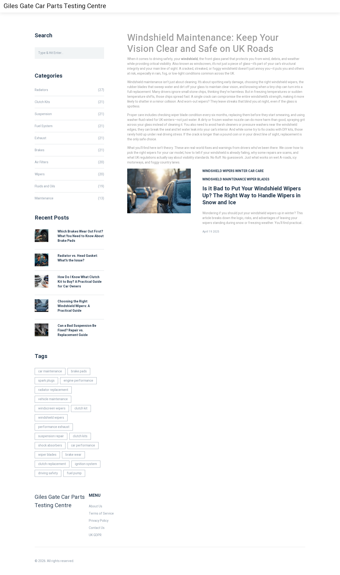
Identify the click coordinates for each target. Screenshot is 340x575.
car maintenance (50, 371)
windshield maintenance (224, 179)
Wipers (69, 174)
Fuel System (69, 126)
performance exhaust (53, 426)
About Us (95, 506)
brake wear (73, 454)
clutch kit (80, 408)
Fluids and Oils (69, 186)
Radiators (69, 90)
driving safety (48, 473)
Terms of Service (101, 513)
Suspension (69, 114)
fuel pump (74, 473)
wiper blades (258, 179)
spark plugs (46, 380)
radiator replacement (53, 389)
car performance (83, 445)
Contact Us (97, 527)
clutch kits (80, 436)
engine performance (78, 380)
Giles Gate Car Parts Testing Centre (54, 6)
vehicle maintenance (53, 399)
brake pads (79, 371)
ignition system (86, 464)
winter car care (249, 171)
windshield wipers (218, 171)
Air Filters (69, 162)
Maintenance (69, 198)
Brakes (69, 150)
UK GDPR (95, 535)
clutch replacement (52, 464)
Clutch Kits (69, 102)
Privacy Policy (98, 520)
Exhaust (69, 138)
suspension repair (51, 436)
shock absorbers (50, 445)
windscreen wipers (51, 408)
